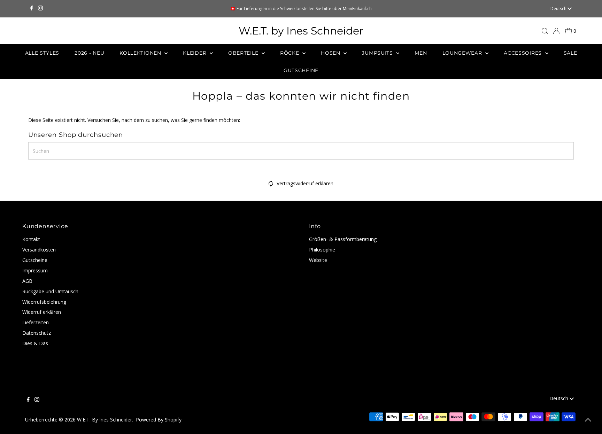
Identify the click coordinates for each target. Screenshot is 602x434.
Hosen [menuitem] (331, 53)
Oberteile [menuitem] (244, 53)
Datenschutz (36, 333)
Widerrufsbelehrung (44, 302)
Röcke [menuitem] (290, 53)
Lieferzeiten (35, 322)
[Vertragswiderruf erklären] (271, 184)
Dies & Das (35, 343)
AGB (27, 281)
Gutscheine (34, 260)
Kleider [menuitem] (195, 53)
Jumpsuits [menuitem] (378, 53)
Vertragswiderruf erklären (305, 183)
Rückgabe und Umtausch (50, 291)
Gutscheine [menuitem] (301, 70)
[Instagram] (40, 8)
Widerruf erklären (41, 312)
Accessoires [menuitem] (523, 53)
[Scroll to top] (588, 420)
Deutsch (559, 8)
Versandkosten (39, 249)
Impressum (35, 270)
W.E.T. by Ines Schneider (301, 30)
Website (318, 260)
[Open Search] (545, 31)
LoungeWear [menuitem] (463, 53)
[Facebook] (32, 8)
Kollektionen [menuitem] (141, 53)
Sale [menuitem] (570, 53)
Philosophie (322, 249)
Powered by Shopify (159, 419)
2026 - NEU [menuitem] (89, 53)
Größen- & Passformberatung (343, 239)
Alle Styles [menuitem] (42, 53)
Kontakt (31, 239)
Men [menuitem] (421, 53)
